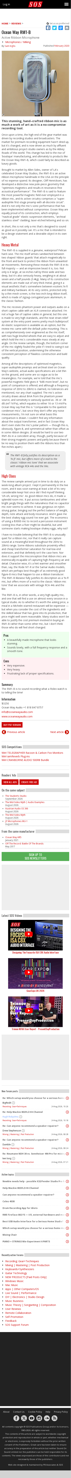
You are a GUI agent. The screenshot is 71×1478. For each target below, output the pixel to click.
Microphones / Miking (18, 42)
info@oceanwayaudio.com (17, 712)
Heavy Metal (10, 244)
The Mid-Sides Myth (15, 814)
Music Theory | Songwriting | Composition (30, 1305)
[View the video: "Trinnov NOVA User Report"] (35, 1011)
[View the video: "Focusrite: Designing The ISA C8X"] (35, 935)
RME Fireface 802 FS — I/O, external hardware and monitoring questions (34, 1214)
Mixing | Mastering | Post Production (18, 1134)
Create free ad (29, 782)
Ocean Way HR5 (13, 837)
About (6, 1411)
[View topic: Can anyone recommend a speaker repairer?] (67, 1194)
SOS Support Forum (17, 1324)
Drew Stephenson (12, 1130)
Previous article (16, 732)
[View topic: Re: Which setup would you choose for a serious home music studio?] (67, 1098)
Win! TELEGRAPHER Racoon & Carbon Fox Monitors (32, 752)
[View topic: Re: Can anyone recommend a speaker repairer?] (67, 1126)
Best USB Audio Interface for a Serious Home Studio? (33, 1221)
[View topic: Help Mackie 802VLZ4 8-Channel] (67, 1188)
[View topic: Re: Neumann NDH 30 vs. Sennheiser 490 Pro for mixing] (67, 1153)
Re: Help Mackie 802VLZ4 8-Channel (23, 1112)
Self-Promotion (14, 1317)
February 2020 (61, 45)
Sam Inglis (10, 46)
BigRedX (7, 1102)
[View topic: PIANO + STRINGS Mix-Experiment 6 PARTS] (67, 1241)
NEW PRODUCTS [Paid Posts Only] (25, 1277)
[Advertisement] (35, 887)
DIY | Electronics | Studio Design (24, 1297)
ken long (7, 1158)
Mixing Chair (10, 1234)
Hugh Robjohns (11, 1116)
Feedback (11, 1320)
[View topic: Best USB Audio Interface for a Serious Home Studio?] (67, 1221)
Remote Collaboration (18, 1313)
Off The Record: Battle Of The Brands (24, 843)
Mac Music (11, 1285)
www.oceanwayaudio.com (17, 716)
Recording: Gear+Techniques (15, 1106)
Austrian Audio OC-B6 (16, 808)
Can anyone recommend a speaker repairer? (28, 1194)
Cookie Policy (35, 1411)
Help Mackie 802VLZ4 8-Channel (21, 1188)
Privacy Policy (61, 1411)
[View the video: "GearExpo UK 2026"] (35, 973)
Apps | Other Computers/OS (22, 1289)
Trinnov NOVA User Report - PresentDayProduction (35, 1029)
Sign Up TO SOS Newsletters (35, 856)
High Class (9, 476)
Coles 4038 (9, 1201)
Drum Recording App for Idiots (20, 1208)
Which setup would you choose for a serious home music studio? (34, 1228)
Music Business (14, 1301)
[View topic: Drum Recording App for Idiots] (67, 1208)
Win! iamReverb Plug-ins (16, 756)
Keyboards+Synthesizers (19, 1269)
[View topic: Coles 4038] (67, 1201)
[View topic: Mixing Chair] (67, 1235)
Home (5, 23)
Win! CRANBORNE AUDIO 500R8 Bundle (25, 760)
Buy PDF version (12, 725)
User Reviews (13, 1309)
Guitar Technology (16, 1273)
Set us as (59, 23)
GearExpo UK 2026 (35, 990)
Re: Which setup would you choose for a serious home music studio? (34, 1098)
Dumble (7, 1144)
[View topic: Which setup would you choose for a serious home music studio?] (67, 1228)
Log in (6, 4)
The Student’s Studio (16, 795)
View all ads (10, 782)
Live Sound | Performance (20, 1293)
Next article (57, 732)
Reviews (16, 23)
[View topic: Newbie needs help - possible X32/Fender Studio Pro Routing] (67, 1181)
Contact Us (19, 1411)
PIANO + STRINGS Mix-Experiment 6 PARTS (26, 1241)
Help (48, 1411)
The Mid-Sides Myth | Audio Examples (24, 802)
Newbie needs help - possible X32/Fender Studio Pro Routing (34, 1181)
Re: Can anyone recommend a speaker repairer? (30, 1125)
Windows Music (14, 1281)
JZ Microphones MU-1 (16, 821)
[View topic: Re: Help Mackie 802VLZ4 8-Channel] (67, 1112)
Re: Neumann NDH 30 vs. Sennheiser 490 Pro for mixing (34, 1153)
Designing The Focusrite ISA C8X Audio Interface (35, 952)
